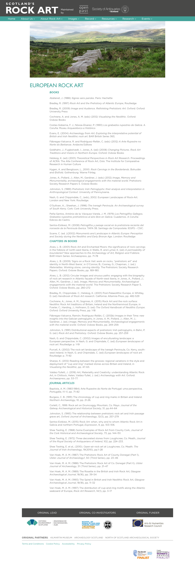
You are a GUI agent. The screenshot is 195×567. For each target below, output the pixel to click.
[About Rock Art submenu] (62, 18)
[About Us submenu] (34, 18)
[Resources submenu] (116, 18)
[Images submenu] (78, 18)
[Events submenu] (151, 18)
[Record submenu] (95, 18)
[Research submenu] (135, 18)
